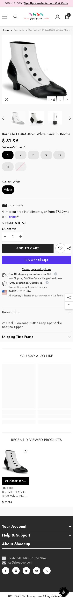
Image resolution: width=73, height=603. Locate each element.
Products (19, 30)
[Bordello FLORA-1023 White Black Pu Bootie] (15, 461)
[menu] (4, 16)
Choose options (17, 481)
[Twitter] (47, 570)
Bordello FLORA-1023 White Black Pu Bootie (14, 494)
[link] (60, 248)
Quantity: (9, 229)
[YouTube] (36, 570)
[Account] (57, 17)
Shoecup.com (34, 596)
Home (5, 30)
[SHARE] (68, 248)
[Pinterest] (26, 570)
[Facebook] (5, 570)
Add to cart (27, 248)
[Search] (15, 16)
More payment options (36, 269)
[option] (36, 69)
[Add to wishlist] (25, 451)
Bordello (7, 488)
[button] (60, 99)
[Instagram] (16, 570)
